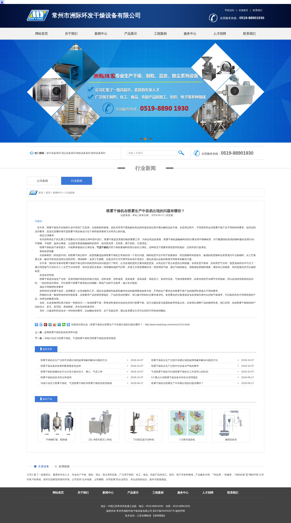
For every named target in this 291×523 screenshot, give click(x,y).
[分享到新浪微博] (54, 324)
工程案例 (160, 33)
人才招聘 (219, 33)
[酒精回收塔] (231, 436)
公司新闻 (42, 180)
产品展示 (130, 33)
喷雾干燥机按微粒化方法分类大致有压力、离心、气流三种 (70, 371)
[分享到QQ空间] (50, 324)
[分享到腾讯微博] (59, 324)
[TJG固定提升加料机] (144, 436)
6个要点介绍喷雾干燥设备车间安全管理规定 (174, 377)
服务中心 (190, 33)
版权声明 (180, 511)
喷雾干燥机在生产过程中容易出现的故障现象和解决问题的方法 (73, 360)
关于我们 (71, 33)
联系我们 (257, 10)
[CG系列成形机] (187, 436)
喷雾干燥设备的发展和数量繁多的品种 (60, 366)
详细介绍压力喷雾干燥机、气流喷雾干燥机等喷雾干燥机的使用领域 (80, 338)
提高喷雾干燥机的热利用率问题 (61, 332)
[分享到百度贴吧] (41, 324)
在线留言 (243, 10)
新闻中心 (101, 33)
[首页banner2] (145, 91)
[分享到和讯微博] (45, 324)
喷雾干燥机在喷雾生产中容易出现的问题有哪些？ (177, 383)
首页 (40, 192)
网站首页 (41, 33)
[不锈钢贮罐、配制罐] (56, 436)
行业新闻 (145, 168)
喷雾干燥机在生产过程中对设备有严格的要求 (174, 366)
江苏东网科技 (144, 515)
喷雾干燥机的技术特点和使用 (55, 377)
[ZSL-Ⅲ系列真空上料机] (100, 436)
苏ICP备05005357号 (164, 511)
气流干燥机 (102, 247)
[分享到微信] (64, 324)
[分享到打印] (68, 324)
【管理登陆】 (159, 515)
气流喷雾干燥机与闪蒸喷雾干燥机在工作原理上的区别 (179, 371)
